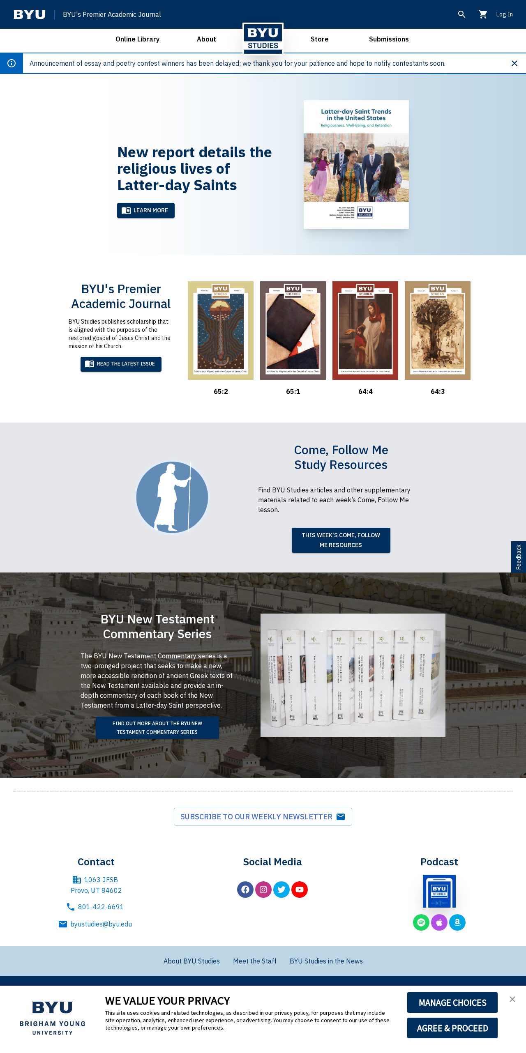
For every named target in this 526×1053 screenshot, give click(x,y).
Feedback (518, 557)
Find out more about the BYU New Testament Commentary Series (157, 727)
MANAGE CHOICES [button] (453, 1002)
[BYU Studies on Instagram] (263, 889)
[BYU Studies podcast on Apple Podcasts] (439, 922)
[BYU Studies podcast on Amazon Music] (457, 922)
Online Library (137, 39)
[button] (512, 999)
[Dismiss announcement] (518, 63)
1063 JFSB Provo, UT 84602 (96, 885)
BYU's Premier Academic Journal (112, 14)
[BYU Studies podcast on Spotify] (421, 922)
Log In (504, 14)
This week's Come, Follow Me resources (341, 540)
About (206, 39)
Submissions (389, 39)
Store (320, 39)
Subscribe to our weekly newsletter (258, 816)
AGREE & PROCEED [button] (452, 1028)
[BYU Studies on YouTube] (299, 889)
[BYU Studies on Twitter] (281, 889)
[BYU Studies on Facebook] (245, 889)
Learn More (151, 210)
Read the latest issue (126, 364)
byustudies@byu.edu (101, 924)
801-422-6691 (101, 907)
